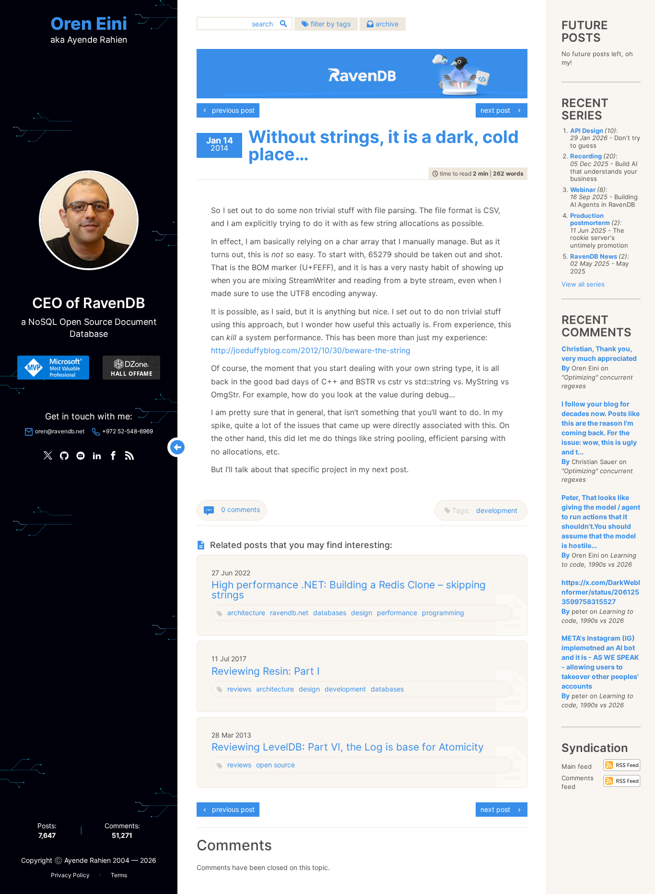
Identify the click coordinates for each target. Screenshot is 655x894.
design (361, 612)
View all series (583, 284)
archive (386, 24)
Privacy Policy (70, 875)
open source (275, 765)
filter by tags (330, 24)
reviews (239, 689)
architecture (246, 612)
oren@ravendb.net (59, 431)
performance (397, 612)
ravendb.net (289, 612)
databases (329, 612)
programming (443, 612)
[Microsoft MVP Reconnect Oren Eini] (53, 368)
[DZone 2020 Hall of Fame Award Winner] (131, 368)
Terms (119, 875)
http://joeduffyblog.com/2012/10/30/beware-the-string (310, 350)
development (496, 510)
